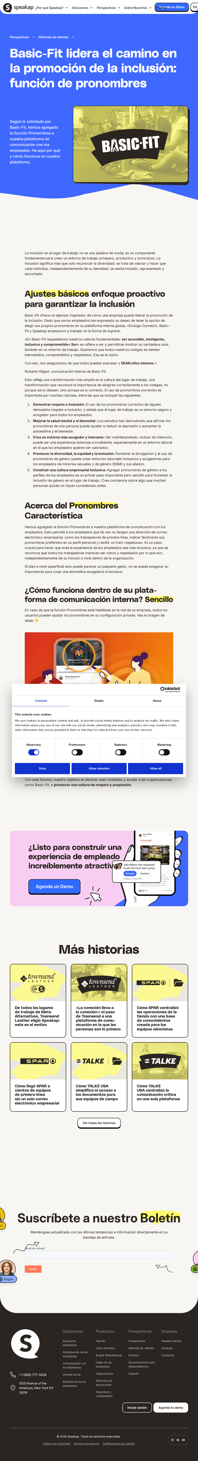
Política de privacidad (56, 1443)
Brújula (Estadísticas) (109, 1355)
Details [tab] (99, 700)
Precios (161, 8)
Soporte (134, 1373)
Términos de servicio (86, 1443)
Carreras (166, 1348)
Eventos (134, 1355)
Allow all (155, 768)
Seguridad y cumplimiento (104, 1394)
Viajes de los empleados (104, 1364)
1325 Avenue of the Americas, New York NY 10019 (36, 1387)
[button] (51, 7)
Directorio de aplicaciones (104, 1382)
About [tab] (157, 700)
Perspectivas (137, 1341)
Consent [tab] (41, 700)
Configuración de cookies (118, 1443)
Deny (42, 768)
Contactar (167, 1355)
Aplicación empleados (70, 1343)
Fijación (100, 1341)
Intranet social (72, 1374)
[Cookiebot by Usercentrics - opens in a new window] (166, 689)
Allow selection (99, 768)
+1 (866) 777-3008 (32, 1375)
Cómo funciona (105, 1348)
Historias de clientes (141, 1348)
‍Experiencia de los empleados (74, 1383)
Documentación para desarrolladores (142, 1364)
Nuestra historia (171, 1341)
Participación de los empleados (75, 1354)
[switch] (77, 752)
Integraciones (104, 1373)
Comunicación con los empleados (74, 1365)
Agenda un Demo (172, 7)
